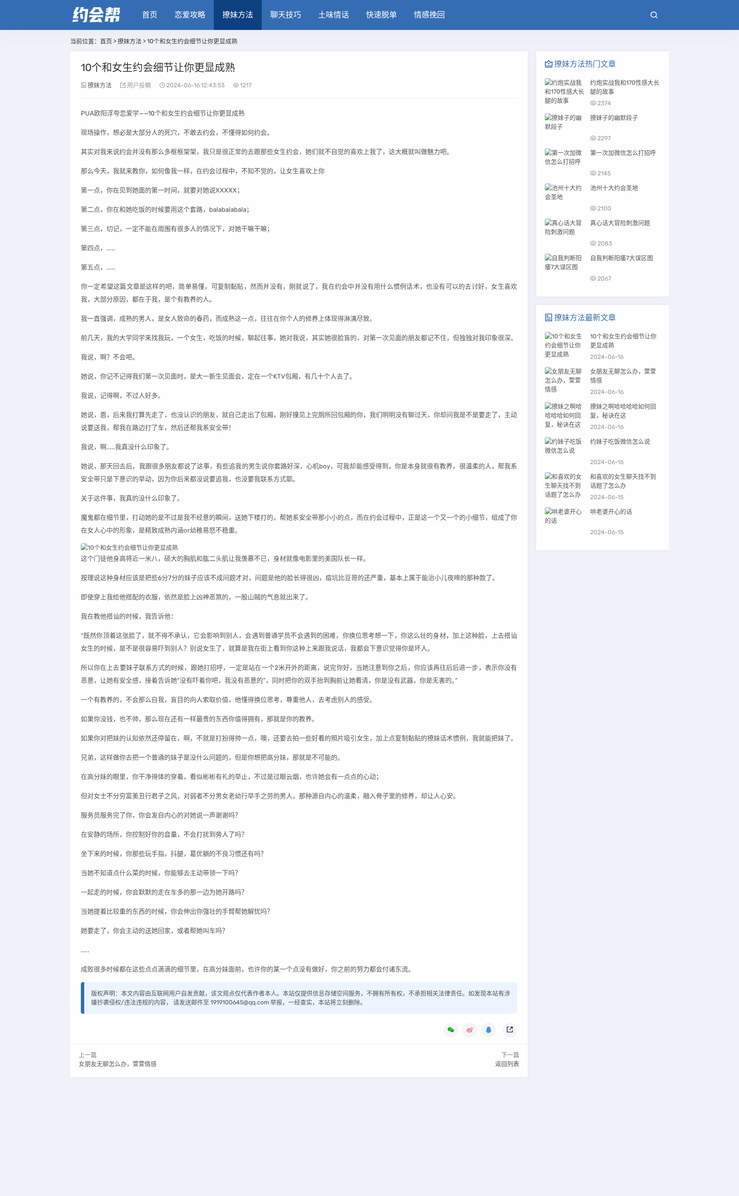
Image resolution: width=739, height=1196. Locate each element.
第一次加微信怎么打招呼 (623, 153)
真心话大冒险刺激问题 (620, 223)
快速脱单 (381, 15)
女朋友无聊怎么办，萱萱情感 (118, 1064)
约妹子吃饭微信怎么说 (620, 441)
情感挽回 (429, 15)
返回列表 (507, 1064)
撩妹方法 (237, 15)
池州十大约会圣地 (614, 188)
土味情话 (333, 15)
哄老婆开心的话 (611, 511)
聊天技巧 (285, 15)
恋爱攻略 (189, 15)
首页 (149, 15)
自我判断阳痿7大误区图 (621, 258)
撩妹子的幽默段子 (614, 117)
